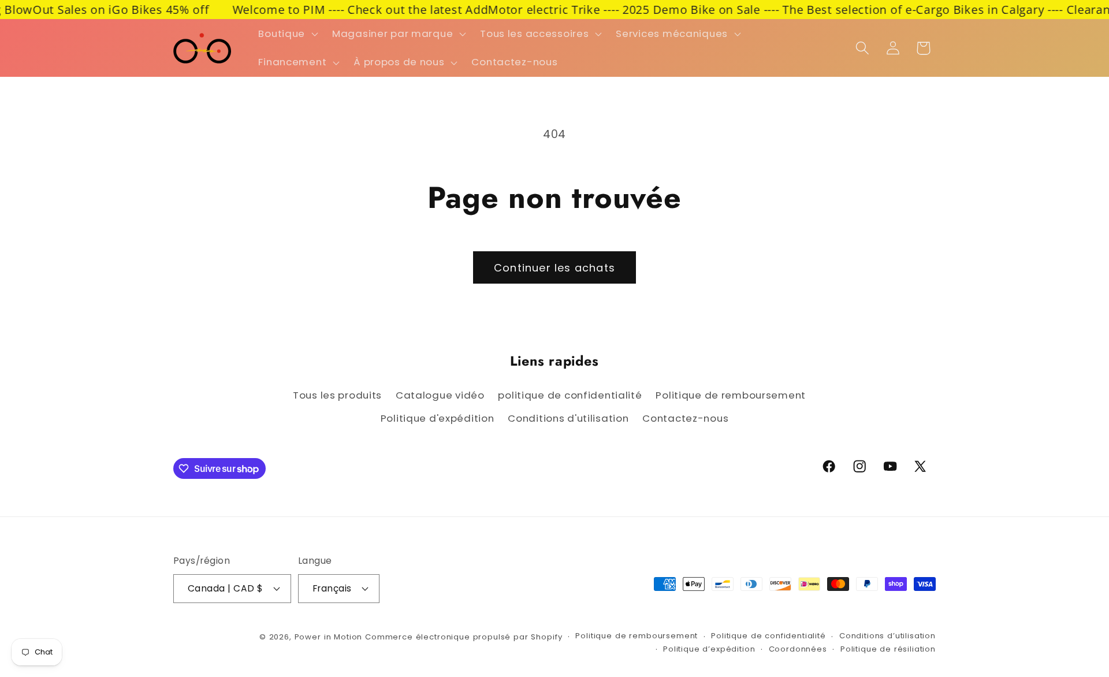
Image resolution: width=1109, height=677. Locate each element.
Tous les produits (337, 395)
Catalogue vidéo (440, 395)
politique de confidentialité (570, 395)
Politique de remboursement (731, 395)
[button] (287, 33)
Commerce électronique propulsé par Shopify (463, 636)
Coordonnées (798, 648)
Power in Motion (329, 636)
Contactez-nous (685, 418)
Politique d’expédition (709, 648)
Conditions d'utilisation (568, 418)
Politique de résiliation (888, 648)
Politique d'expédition (437, 418)
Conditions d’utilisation (887, 635)
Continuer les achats (554, 268)
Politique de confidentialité (768, 635)
